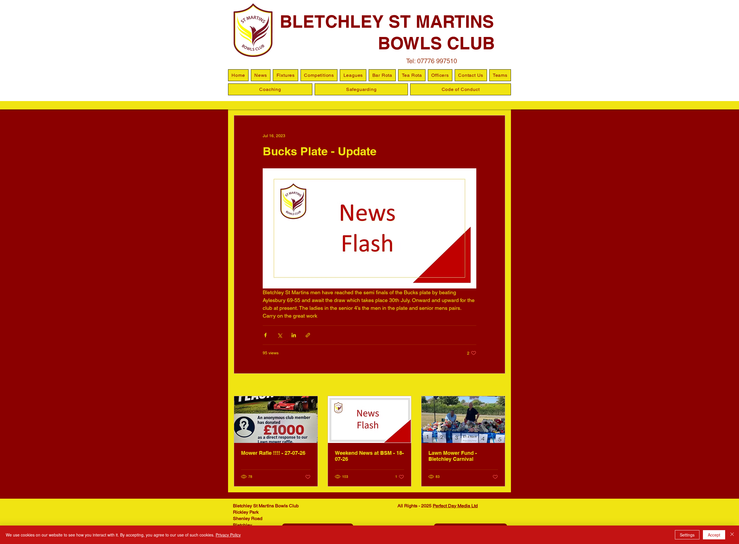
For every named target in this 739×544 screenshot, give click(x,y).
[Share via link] (308, 335)
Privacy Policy (228, 535)
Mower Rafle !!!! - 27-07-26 (273, 453)
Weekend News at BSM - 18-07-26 (369, 456)
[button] (353, 75)
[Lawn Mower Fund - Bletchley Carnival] (463, 419)
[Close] (732, 534)
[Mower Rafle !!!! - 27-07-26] (276, 419)
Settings (687, 535)
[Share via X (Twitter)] (279, 335)
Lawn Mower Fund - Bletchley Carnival (452, 456)
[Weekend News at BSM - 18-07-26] (369, 419)
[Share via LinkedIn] (293, 335)
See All (498, 385)
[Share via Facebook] (265, 335)
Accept (714, 535)
